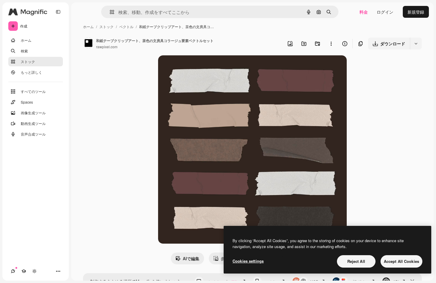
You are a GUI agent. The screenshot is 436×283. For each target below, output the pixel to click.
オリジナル (199, 67)
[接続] (13, 271)
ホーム (88, 26)
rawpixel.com (106, 46)
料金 (363, 12)
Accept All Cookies (401, 261)
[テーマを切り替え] (34, 271)
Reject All (356, 261)
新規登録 (416, 12)
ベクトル (126, 26)
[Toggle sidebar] (58, 12)
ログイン (385, 12)
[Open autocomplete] (109, 12)
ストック (106, 26)
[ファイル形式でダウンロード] (416, 43)
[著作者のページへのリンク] (88, 43)
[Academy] (23, 271)
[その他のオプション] (331, 43)
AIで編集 (191, 258)
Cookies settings (248, 261)
